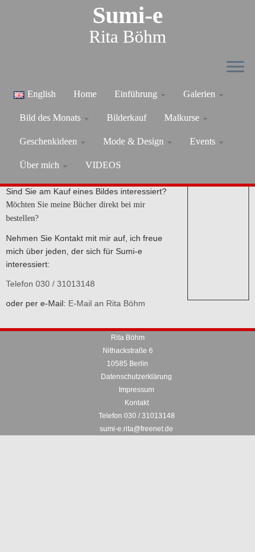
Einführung (137, 94)
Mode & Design (134, 141)
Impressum (136, 390)
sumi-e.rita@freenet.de (136, 429)
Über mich (41, 165)
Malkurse (183, 118)
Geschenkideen (49, 141)
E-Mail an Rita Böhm (106, 303)
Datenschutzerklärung (136, 377)
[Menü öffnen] (235, 67)
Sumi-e (128, 15)
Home (85, 94)
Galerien (200, 94)
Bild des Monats (51, 118)
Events (204, 141)
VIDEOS (103, 165)
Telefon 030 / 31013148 (50, 283)
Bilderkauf (126, 118)
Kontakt (137, 403)
